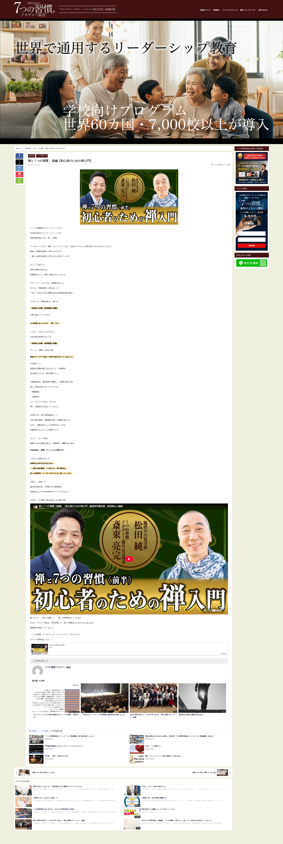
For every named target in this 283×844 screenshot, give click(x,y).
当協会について (205, 10)
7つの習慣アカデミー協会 (222, 164)
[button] (141, 79)
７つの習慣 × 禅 (42, 155)
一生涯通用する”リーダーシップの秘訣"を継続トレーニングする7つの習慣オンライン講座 (252, 208)
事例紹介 (216, 10)
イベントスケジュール (230, 10)
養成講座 (31, 155)
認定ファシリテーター (248, 10)
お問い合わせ (263, 10)
